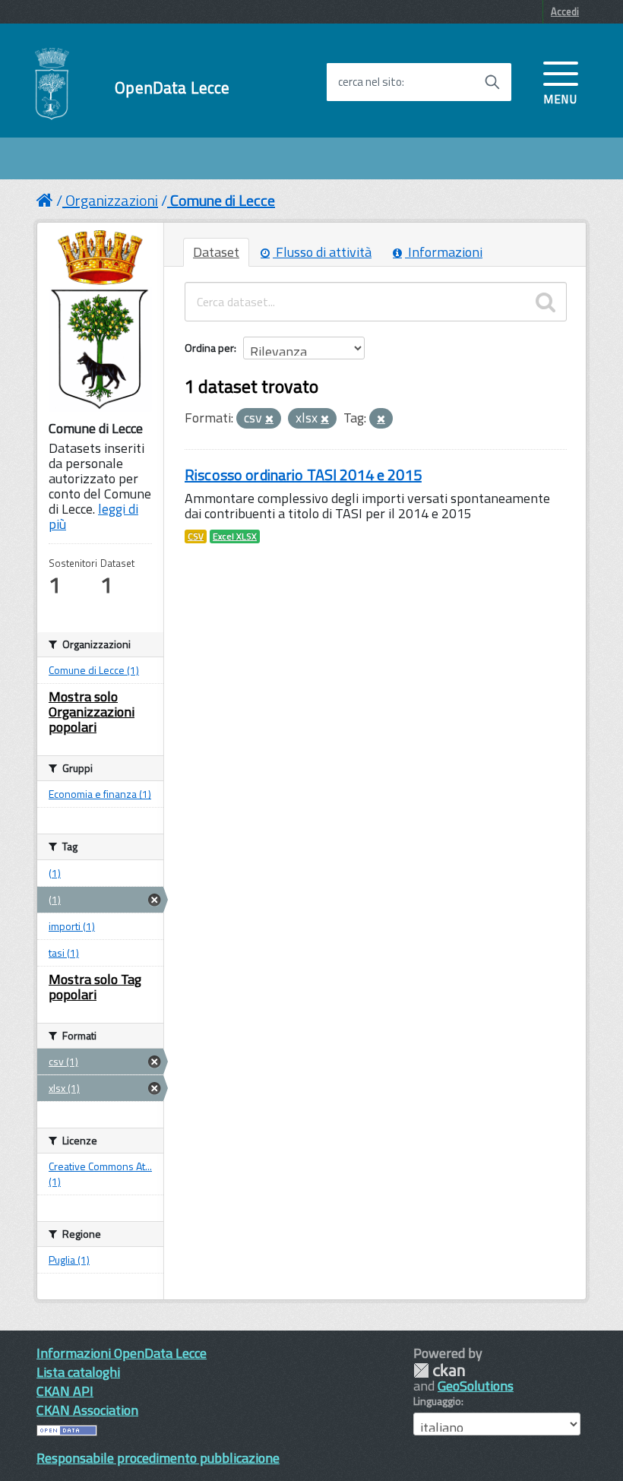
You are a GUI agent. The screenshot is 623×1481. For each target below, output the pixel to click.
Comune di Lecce (222, 200)
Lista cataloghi (78, 1372)
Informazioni (443, 252)
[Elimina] (269, 419)
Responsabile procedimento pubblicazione (158, 1458)
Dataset (216, 252)
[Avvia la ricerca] (492, 82)
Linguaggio (437, 1401)
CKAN (439, 1370)
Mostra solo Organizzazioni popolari (91, 711)
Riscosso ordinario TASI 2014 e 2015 (303, 474)
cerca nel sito (370, 82)
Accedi (565, 11)
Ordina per (209, 348)
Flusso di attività (322, 252)
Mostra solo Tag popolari (95, 987)
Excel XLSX (235, 536)
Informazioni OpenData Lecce (121, 1353)
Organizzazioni (111, 200)
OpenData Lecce (172, 88)
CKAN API (64, 1391)
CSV (196, 536)
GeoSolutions (476, 1385)
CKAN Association (87, 1410)
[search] (545, 301)
